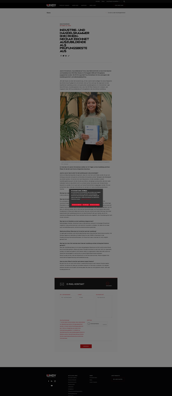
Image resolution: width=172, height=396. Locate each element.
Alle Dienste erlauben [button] (94, 204)
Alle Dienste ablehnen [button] (76, 204)
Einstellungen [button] (86, 204)
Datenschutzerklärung (86, 199)
